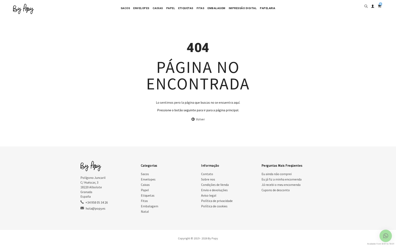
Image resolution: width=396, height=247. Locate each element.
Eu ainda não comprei (277, 174)
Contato (207, 174)
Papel (170, 8)
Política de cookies (214, 206)
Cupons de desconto (276, 190)
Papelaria (267, 8)
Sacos (125, 8)
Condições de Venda (215, 185)
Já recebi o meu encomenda (281, 185)
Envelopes (141, 8)
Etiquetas (185, 8)
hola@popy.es (95, 208)
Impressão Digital (243, 8)
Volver (200, 119)
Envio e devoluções (214, 190)
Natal (145, 211)
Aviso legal (208, 195)
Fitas (200, 8)
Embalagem (216, 8)
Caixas (158, 8)
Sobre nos (208, 179)
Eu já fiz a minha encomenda (282, 179)
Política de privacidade (217, 201)
